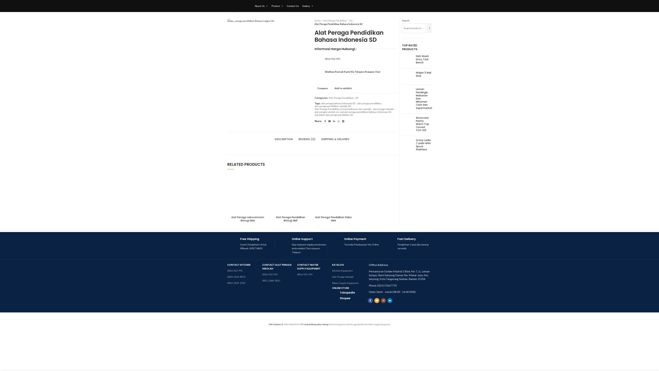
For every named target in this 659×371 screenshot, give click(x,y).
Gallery (306, 6)
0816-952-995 (332, 58)
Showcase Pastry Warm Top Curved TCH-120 (422, 124)
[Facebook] (325, 121)
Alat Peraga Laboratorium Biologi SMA (247, 219)
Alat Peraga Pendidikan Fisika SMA (333, 219)
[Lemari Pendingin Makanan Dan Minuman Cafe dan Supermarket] (407, 99)
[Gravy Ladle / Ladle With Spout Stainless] (407, 146)
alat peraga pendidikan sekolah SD (333, 106)
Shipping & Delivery (335, 139)
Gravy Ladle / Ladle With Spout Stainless (423, 145)
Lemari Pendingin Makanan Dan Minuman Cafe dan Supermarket (424, 98)
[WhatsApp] (338, 121)
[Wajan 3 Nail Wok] (407, 76)
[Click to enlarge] (234, 17)
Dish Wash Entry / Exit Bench (422, 59)
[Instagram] (383, 300)
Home (318, 20)
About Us (260, 6)
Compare (322, 88)
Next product (395, 22)
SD (350, 20)
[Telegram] (343, 121)
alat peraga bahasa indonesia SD (338, 103)
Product (275, 6)
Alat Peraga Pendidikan (335, 20)
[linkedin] (334, 121)
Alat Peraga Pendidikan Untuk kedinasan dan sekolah (343, 109)
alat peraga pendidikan (369, 103)
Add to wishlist (343, 88)
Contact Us (293, 6)
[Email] (329, 121)
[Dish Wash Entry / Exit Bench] (407, 60)
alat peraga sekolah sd (326, 112)
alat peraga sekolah (383, 109)
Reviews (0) (306, 139)
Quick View (266, 186)
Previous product (388, 22)
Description (284, 139)
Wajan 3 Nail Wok (423, 74)
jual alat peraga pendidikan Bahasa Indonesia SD (365, 112)
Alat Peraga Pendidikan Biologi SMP (290, 219)
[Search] (429, 28)
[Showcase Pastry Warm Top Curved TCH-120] (407, 124)
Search (405, 20)
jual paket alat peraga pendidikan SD (334, 115)
